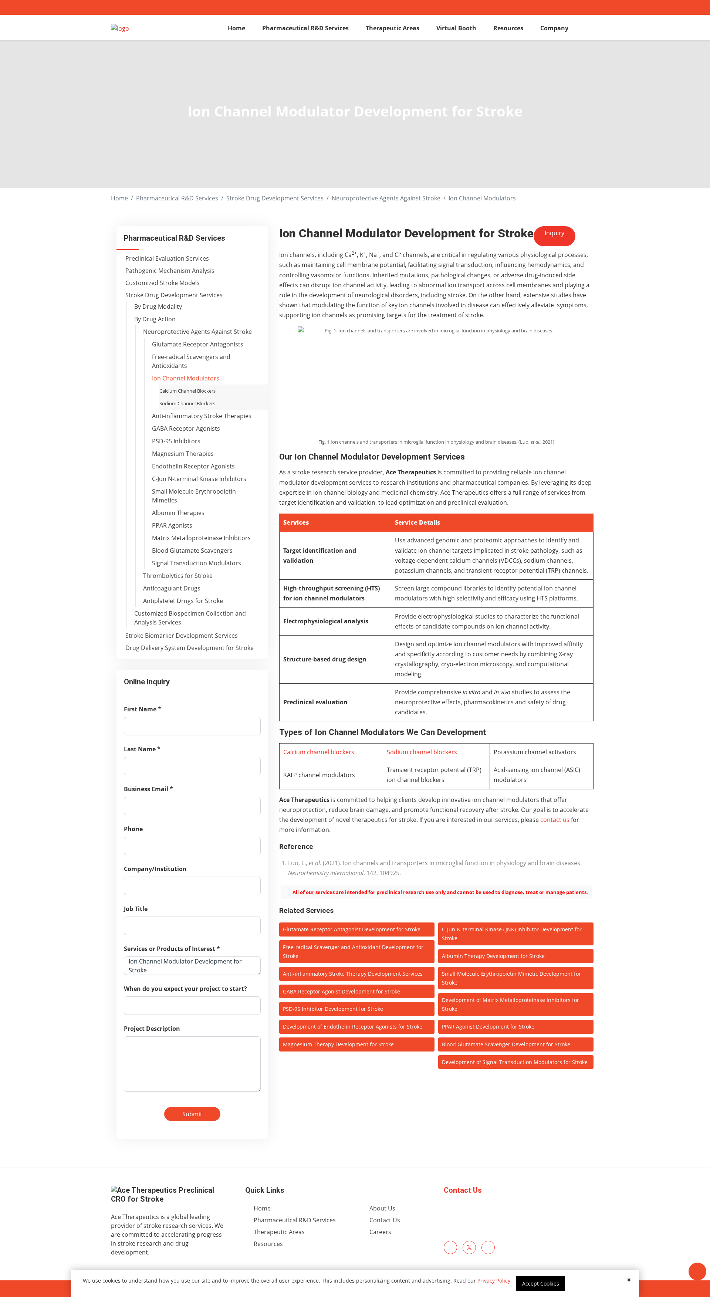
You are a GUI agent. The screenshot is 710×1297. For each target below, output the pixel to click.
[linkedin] (488, 1247)
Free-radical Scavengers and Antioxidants (191, 361)
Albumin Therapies (178, 513)
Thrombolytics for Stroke (178, 576)
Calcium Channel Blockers (187, 390)
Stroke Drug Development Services (275, 198)
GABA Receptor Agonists (186, 428)
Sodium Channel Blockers (187, 403)
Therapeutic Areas (392, 28)
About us (382, 1208)
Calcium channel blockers (318, 752)
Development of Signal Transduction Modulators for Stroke (515, 1062)
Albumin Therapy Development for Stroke (493, 955)
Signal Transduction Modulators (196, 563)
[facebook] (450, 1247)
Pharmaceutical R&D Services (305, 28)
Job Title (136, 909)
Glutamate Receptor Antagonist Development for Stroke (351, 929)
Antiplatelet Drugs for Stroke (183, 601)
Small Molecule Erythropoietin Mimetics (194, 495)
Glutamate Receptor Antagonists (197, 344)
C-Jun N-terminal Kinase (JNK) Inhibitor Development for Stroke (512, 934)
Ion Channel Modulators (185, 378)
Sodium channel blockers (422, 752)
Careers (380, 1232)
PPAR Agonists (172, 525)
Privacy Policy (493, 1280)
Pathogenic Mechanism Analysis (169, 271)
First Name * (142, 709)
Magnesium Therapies (183, 454)
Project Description (152, 1029)
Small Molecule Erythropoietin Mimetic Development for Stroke (511, 978)
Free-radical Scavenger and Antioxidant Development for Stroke (353, 951)
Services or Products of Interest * (172, 949)
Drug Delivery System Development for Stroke (189, 648)
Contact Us (463, 1190)
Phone (133, 829)
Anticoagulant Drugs (171, 588)
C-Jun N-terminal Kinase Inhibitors (199, 479)
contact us (554, 820)
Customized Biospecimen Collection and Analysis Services (190, 617)
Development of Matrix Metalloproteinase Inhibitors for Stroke (510, 1004)
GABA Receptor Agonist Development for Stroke (341, 991)
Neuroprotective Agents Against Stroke (386, 198)
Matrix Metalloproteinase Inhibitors (201, 538)
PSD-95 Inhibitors (176, 441)
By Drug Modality (158, 306)
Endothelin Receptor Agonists (193, 466)
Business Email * (148, 789)
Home (236, 28)
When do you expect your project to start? (185, 989)
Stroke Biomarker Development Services (181, 635)
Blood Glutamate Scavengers (192, 550)
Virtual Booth (456, 28)
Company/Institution (155, 869)
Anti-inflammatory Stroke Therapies (201, 416)
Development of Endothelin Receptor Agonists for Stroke (352, 1026)
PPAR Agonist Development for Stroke (488, 1026)
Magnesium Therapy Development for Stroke (338, 1044)
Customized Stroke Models (162, 283)
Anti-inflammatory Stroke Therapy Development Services (353, 973)
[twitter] (469, 1247)
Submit (192, 1114)
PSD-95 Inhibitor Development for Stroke (333, 1008)
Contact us (384, 1220)
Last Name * (142, 749)
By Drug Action (155, 319)
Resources (508, 28)
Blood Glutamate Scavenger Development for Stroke (506, 1044)
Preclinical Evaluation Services (167, 258)
